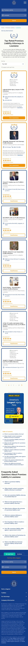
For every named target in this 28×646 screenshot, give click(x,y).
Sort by (3, 61)
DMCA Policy (10, 640)
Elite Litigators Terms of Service (17, 638)
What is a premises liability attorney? (14, 434)
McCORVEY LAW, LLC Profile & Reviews (14, 218)
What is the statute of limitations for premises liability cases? (14, 460)
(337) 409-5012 (8, 100)
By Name (19, 554)
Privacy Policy (4, 640)
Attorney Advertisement (7, 30)
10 (19, 385)
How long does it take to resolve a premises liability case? (13, 453)
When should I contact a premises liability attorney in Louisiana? (13, 436)
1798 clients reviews (8, 114)
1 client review (6, 232)
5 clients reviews (7, 267)
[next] (21, 385)
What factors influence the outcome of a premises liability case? (14, 447)
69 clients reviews (7, 197)
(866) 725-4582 (17, 147)
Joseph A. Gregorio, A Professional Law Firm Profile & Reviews (12, 361)
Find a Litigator (5, 589)
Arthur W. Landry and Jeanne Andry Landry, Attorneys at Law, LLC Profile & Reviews (14, 324)
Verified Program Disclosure (13, 641)
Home (2, 27)
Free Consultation (14, 421)
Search (14, 20)
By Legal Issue (9, 554)
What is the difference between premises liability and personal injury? (14, 464)
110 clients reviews (7, 303)
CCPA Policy (16, 640)
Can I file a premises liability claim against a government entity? (15, 457)
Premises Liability (10, 27)
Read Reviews (14, 201)
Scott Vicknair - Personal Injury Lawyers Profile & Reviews (11, 288)
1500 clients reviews (8, 162)
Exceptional (7, 111)
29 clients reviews (7, 375)
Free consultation (14, 118)
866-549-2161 (15, 416)
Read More (20, 107)
